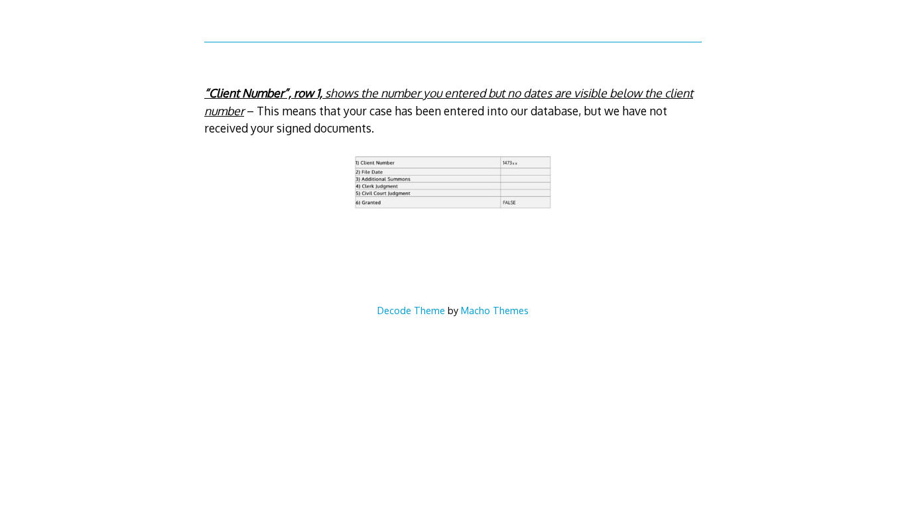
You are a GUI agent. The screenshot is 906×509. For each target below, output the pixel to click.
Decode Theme (411, 310)
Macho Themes (495, 310)
